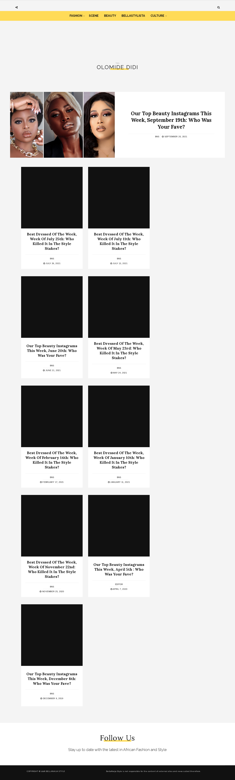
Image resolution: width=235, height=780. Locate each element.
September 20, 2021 (175, 136)
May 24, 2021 (120, 373)
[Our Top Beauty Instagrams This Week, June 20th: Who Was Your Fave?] (52, 307)
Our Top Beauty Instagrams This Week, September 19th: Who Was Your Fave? (171, 120)
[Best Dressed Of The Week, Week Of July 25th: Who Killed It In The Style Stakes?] (52, 197)
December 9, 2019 (52, 698)
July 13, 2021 (119, 263)
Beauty (110, 15)
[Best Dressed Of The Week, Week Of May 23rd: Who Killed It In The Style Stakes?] (119, 307)
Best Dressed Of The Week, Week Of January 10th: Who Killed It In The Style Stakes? (118, 459)
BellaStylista (133, 15)
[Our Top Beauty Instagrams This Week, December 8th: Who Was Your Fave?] (52, 635)
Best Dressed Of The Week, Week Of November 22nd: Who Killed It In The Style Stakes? (52, 569)
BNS (157, 136)
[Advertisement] (117, 36)
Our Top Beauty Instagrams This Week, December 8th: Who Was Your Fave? (51, 679)
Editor (119, 584)
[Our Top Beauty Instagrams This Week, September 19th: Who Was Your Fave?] (62, 125)
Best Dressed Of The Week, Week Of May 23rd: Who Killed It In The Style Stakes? (119, 350)
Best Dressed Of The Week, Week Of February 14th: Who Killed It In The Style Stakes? (51, 459)
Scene (94, 15)
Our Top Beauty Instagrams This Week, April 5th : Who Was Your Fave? (118, 569)
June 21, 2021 (53, 370)
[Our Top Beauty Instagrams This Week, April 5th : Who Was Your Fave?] (119, 526)
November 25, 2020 (52, 591)
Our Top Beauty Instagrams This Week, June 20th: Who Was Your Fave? (51, 351)
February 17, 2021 (53, 482)
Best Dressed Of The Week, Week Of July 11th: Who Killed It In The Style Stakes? (119, 241)
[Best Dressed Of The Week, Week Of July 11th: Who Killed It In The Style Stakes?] (119, 197)
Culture (157, 15)
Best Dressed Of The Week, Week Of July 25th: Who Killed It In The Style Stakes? (52, 241)
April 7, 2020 (119, 589)
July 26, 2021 (52, 263)
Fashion (76, 15)
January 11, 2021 (120, 482)
